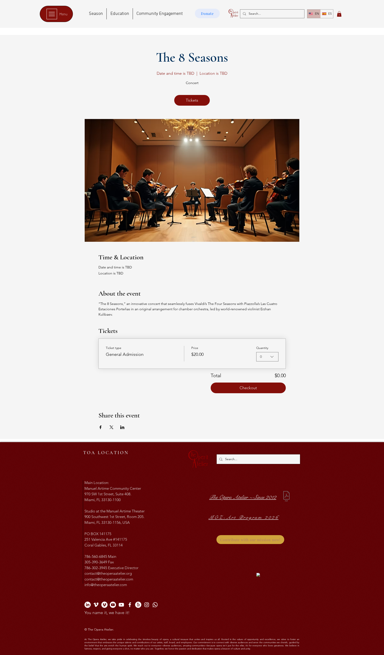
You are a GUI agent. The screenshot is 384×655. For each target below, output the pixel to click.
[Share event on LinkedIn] (122, 427)
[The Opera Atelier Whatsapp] (155, 605)
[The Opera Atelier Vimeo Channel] (96, 605)
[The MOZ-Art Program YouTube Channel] (121, 605)
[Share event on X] (111, 427)
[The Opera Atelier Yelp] (138, 605)
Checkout (248, 387)
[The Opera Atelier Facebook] (130, 605)
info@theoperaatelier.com (105, 584)
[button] (339, 14)
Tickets (192, 100)
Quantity (262, 348)
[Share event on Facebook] (100, 427)
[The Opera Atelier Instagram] (147, 605)
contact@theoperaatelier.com (108, 579)
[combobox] (267, 356)
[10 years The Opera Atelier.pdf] (286, 497)
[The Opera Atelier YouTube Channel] (113, 605)
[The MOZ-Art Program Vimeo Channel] (104, 605)
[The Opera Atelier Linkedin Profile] (87, 605)
